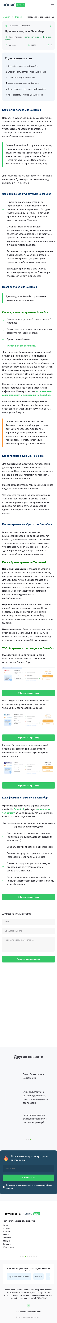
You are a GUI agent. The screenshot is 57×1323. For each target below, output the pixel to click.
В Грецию (6, 1241)
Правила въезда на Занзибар (21, 77)
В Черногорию (8, 1247)
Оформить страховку (28, 693)
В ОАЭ (5, 1225)
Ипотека (38, 1276)
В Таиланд (7, 1232)
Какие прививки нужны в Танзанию (24, 83)
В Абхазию (7, 1244)
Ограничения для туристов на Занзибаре (27, 72)
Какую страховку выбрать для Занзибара (27, 89)
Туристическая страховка (19, 1276)
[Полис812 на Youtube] (28, 1305)
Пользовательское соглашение (28, 1312)
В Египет (6, 1235)
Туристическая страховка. (21, 345)
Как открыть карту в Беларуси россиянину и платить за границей (35, 1119)
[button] (26, 1139)
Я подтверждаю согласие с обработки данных (29, 1186)
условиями (37, 1185)
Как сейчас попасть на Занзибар (23, 66)
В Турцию (6, 1228)
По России (7, 1238)
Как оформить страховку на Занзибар (25, 95)
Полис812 (19, 809)
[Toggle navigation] (52, 6)
